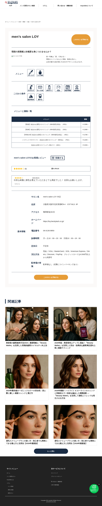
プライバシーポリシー (56, 476)
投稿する (59, 158)
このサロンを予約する (80, 39)
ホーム (8, 473)
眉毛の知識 (10, 489)
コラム (45, 5)
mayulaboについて (86, 5)
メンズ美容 (10, 486)
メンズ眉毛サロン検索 (27, 5)
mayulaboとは (10, 479)
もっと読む (51, 451)
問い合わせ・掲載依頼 (65, 5)
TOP (10, 5)
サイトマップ (54, 473)
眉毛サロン (10, 493)
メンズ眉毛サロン (11, 476)
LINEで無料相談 (55, 484)
